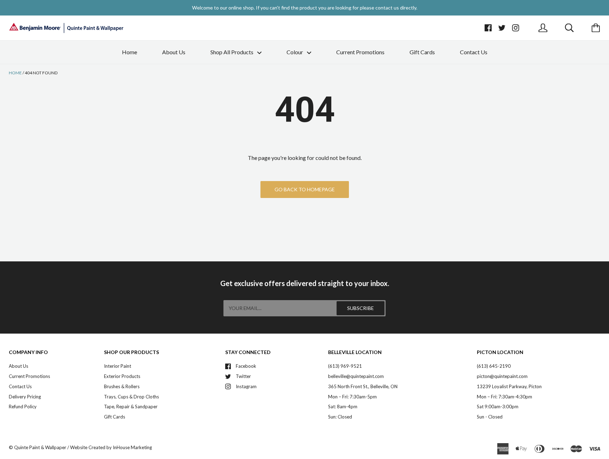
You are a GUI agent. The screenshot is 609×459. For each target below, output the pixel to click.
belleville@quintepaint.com (356, 376)
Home (129, 52)
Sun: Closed (340, 417)
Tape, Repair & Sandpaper (131, 406)
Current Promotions (360, 52)
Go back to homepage (305, 189)
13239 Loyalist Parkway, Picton (509, 386)
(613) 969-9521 (345, 366)
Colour (295, 52)
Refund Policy (23, 406)
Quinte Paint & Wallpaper (40, 447)
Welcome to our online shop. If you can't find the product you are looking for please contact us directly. (304, 8)
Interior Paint (117, 366)
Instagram (246, 386)
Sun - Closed (490, 417)
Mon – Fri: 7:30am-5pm (352, 396)
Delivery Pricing (25, 396)
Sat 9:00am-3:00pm (497, 406)
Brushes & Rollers (122, 386)
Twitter (243, 376)
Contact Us (473, 52)
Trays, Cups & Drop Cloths (131, 396)
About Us (173, 52)
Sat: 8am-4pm (342, 406)
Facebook (246, 366)
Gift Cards (422, 52)
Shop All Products (232, 52)
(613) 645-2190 (494, 366)
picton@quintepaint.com (502, 376)
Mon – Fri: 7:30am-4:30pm (504, 396)
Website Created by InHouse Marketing (111, 447)
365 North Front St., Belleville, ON (363, 386)
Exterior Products (122, 376)
